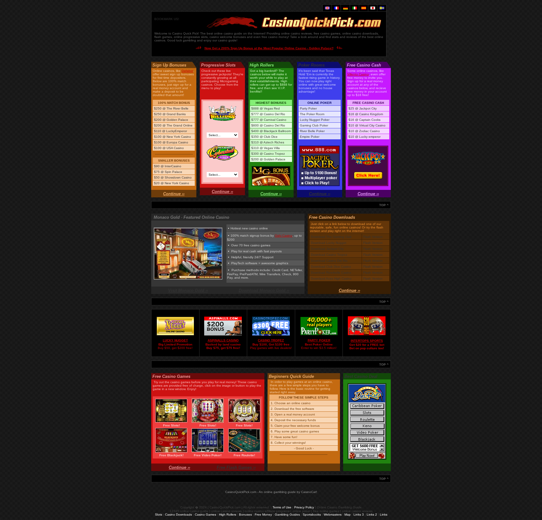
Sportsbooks (312, 514)
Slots (158, 514)
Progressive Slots (218, 65)
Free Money (263, 514)
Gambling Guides (287, 514)
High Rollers (227, 514)
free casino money (275, 37)
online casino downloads (360, 33)
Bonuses (245, 514)
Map (347, 514)
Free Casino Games (171, 376)
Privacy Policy (304, 507)
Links (383, 514)
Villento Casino (358, 74)
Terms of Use (282, 507)
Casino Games (205, 514)
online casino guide (228, 33)
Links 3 (358, 514)
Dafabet (187, 70)
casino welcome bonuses (228, 37)
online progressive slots (191, 37)
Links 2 (372, 514)
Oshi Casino (283, 235)
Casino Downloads (178, 514)
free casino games (327, 33)
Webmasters (333, 514)
